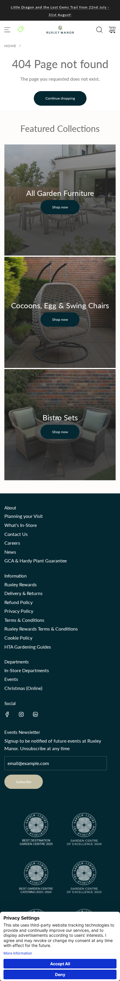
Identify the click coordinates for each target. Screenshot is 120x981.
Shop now (60, 207)
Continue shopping (60, 98)
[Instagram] (21, 714)
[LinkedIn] (35, 714)
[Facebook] (7, 714)
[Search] (99, 29)
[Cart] (112, 29)
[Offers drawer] (21, 28)
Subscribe (23, 782)
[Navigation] (7, 29)
